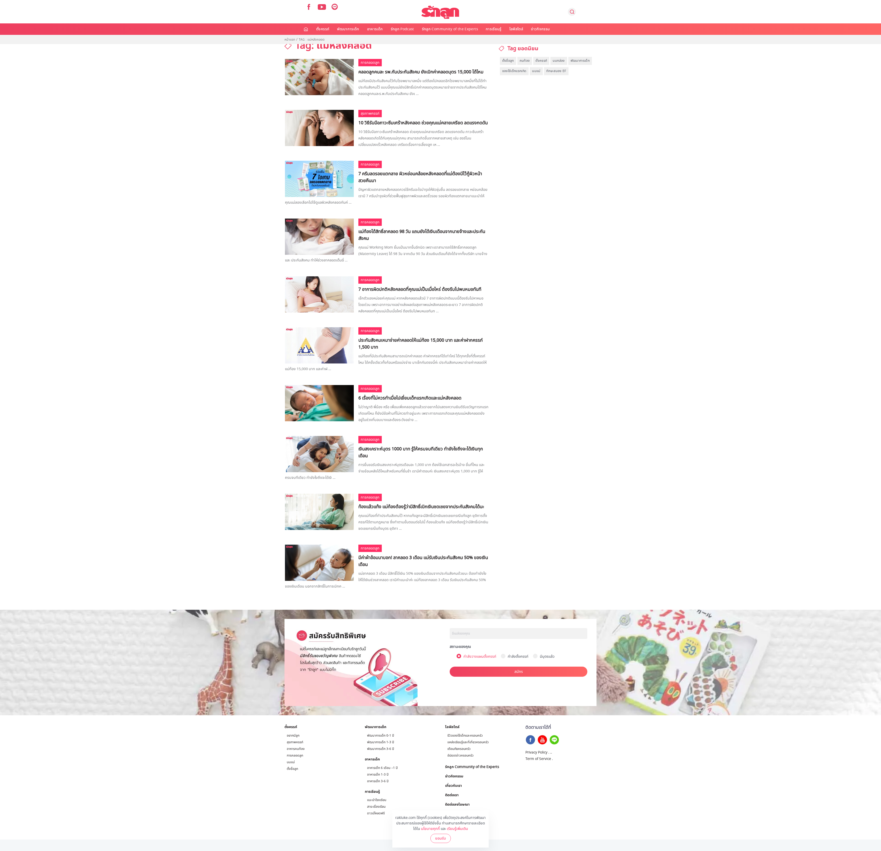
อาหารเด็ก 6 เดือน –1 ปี (382, 767)
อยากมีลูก (293, 735)
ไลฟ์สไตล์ (516, 29)
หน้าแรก (289, 39)
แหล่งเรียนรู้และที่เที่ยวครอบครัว (468, 742)
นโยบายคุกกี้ (430, 829)
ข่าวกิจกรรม (540, 29)
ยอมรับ (440, 838)
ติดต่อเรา (452, 794)
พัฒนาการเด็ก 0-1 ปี (380, 735)
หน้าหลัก (306, 29)
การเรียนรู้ (494, 29)
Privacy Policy (536, 752)
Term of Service (538, 759)
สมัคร (518, 671)
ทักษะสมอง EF (556, 71)
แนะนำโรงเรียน (376, 800)
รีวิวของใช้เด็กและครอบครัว (465, 735)
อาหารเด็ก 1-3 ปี (377, 774)
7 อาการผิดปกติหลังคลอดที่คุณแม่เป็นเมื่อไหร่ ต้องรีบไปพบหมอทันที (419, 289)
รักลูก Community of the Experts (450, 29)
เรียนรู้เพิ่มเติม (457, 829)
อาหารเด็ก (375, 29)
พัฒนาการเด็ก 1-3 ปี (380, 742)
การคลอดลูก (295, 755)
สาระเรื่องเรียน (376, 806)
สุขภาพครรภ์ (295, 742)
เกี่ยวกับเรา (453, 785)
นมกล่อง (559, 60)
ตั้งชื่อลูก (508, 60)
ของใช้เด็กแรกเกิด (514, 71)
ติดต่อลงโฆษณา (457, 804)
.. (551, 752)
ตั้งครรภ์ (322, 29)
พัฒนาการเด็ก (348, 29)
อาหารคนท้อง (296, 748)
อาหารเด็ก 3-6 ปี (377, 781)
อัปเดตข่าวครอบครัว (460, 755)
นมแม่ (536, 71)
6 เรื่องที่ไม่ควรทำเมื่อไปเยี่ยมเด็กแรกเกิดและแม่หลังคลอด (409, 398)
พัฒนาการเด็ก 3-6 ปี (380, 748)
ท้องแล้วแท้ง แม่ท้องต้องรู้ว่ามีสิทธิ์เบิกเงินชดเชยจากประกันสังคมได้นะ (421, 506)
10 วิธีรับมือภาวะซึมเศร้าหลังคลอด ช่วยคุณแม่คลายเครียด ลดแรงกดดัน (423, 122)
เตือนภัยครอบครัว (459, 748)
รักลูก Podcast (402, 29)
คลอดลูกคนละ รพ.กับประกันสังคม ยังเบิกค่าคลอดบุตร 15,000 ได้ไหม (420, 72)
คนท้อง (525, 60)
